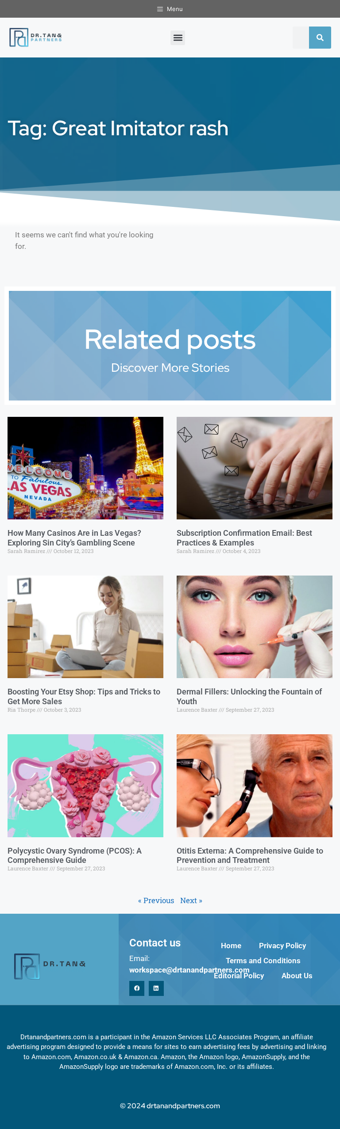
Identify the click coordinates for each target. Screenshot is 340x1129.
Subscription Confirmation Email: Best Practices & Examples (244, 537)
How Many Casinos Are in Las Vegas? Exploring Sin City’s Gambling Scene (74, 537)
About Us (297, 975)
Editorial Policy (239, 975)
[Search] (320, 38)
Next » (191, 900)
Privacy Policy (282, 945)
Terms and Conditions (263, 960)
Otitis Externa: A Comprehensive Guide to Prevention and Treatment (250, 855)
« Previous (156, 900)
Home (231, 945)
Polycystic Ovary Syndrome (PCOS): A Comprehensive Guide (75, 855)
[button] (177, 38)
